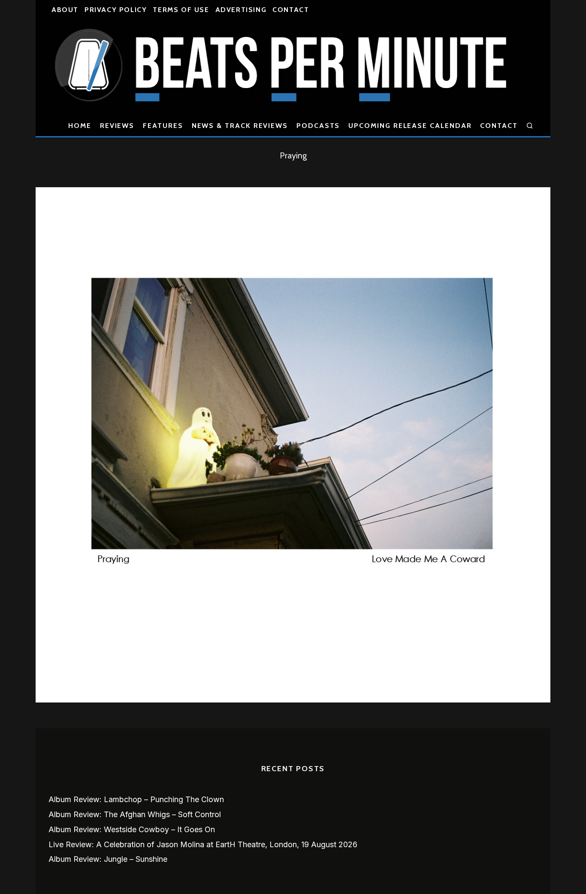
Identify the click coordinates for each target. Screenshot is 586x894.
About (65, 10)
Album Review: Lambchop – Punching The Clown (136, 799)
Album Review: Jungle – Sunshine (107, 859)
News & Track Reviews (240, 126)
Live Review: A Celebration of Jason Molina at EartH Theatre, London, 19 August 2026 (202, 844)
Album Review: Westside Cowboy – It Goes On (131, 829)
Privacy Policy (116, 10)
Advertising (241, 10)
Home (79, 126)
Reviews (117, 126)
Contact (290, 10)
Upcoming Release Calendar (409, 126)
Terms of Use (181, 10)
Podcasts (318, 126)
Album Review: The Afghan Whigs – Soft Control (134, 814)
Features (163, 126)
